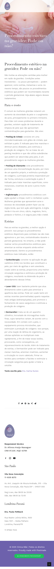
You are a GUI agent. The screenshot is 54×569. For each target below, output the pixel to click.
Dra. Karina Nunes (30, 371)
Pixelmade (41, 550)
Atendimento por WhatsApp (30, 556)
